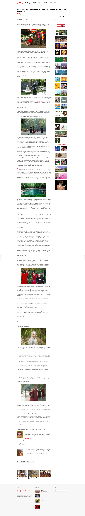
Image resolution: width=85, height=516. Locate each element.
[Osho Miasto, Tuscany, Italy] (61, 34)
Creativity (40, 2)
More (55, 2)
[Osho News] (23, 2)
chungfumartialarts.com (28, 438)
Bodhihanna (21, 446)
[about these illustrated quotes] (61, 189)
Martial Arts (35, 459)
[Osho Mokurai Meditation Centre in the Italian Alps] (64, 109)
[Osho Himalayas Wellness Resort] (61, 171)
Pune (33, 461)
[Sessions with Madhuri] (61, 178)
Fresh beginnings (43, 505)
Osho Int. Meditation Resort (25, 461)
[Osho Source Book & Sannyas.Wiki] (64, 55)
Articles (34, 2)
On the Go (18, 13)
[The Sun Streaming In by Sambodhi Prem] (61, 48)
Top (67, 514)
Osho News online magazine (45, 75)
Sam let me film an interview (37, 101)
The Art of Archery (28, 440)
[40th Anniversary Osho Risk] (61, 136)
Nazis (18, 461)
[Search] (67, 2)
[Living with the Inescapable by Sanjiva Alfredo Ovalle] (64, 164)
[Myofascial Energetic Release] (64, 102)
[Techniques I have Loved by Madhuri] (61, 68)
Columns (45, 2)
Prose (41, 491)
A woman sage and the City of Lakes (21, 478)
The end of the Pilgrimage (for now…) (32, 478)
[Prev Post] (0, 257)
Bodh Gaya (23, 459)
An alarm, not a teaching (44, 477)
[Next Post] (84, 257)
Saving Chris (42, 494)
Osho (51, 2)
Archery (18, 459)
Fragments (42, 490)
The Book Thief (32, 249)
